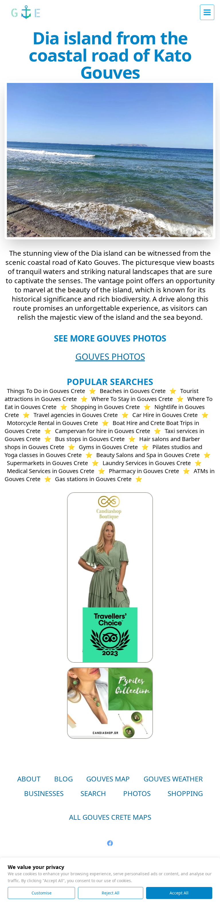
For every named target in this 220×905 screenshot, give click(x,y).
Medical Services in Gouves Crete (50, 471)
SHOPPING (185, 793)
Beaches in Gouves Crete (133, 391)
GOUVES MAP (108, 778)
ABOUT (28, 778)
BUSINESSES (44, 793)
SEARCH (93, 793)
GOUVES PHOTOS (110, 356)
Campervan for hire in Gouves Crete (102, 431)
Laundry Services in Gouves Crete (147, 463)
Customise (42, 893)
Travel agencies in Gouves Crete (76, 415)
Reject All (110, 893)
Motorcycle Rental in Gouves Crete (52, 423)
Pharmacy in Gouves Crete (144, 471)
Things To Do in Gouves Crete (46, 391)
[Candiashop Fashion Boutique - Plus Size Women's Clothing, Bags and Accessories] (110, 577)
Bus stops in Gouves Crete (90, 439)
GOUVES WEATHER (173, 778)
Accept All (179, 893)
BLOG (63, 778)
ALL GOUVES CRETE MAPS (110, 817)
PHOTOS (137, 793)
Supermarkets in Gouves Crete (47, 463)
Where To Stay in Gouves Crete (132, 399)
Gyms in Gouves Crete (108, 447)
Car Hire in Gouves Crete (165, 415)
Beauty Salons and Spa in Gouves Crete (148, 455)
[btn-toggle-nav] (207, 12)
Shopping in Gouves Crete (105, 407)
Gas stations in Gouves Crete (93, 479)
